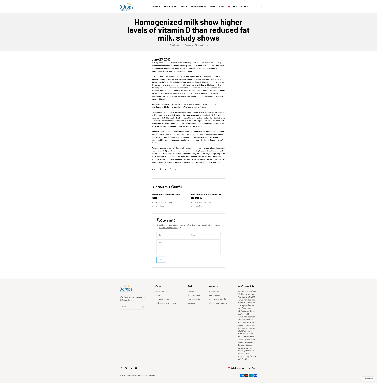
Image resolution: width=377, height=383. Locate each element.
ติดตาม (184, 6)
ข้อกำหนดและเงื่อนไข (217, 299)
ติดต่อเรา (191, 291)
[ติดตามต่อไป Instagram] (131, 368)
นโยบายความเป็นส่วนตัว (202, 225)
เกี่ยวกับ (212, 6)
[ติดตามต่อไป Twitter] (126, 368)
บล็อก (157, 295)
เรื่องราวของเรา (161, 291)
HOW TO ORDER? (170, 6)
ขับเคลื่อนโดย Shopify (148, 375)
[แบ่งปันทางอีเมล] (176, 169)
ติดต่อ (221, 6)
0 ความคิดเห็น (203, 45)
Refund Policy (214, 295)
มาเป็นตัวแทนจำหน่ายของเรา (166, 303)
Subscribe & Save (162, 299)
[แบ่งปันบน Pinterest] (170, 169)
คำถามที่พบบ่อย (194, 295)
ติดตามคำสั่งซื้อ (194, 299)
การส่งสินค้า (214, 291)
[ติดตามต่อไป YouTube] (136, 368)
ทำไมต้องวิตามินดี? (198, 6)
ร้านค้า (155, 6)
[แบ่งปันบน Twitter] (165, 169)
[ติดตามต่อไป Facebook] (121, 368)
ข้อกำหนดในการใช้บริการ (168, 228)
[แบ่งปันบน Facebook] (160, 169)
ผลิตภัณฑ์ (191, 303)
